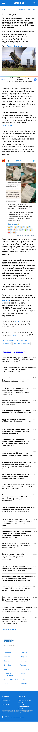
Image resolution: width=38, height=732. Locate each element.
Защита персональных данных (24, 706)
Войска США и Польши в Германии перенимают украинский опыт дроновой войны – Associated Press (17, 609)
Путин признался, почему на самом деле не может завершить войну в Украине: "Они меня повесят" (17, 486)
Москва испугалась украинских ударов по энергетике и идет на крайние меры (16, 402)
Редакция (6, 700)
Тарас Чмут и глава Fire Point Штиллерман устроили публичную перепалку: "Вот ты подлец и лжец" (17, 522)
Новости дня (7, 343)
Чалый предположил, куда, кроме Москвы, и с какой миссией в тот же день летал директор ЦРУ (16, 589)
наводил (16, 335)
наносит (6, 300)
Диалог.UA (7, 125)
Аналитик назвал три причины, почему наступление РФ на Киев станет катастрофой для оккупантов (16, 498)
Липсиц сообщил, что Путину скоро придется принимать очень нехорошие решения (17, 369)
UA (34, 3)
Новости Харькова (8, 340)
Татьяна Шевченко (14, 46)
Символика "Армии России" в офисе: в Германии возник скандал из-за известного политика (17, 568)
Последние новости (14, 352)
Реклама (21, 696)
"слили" (18, 321)
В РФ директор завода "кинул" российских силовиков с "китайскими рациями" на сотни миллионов (16, 391)
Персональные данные (24, 701)
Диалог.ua (5, 713)
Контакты (6, 704)
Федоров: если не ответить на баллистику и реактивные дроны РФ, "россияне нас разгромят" (16, 599)
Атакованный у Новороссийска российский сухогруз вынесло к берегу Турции (16, 546)
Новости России (22, 340)
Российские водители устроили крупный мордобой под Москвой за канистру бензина (17, 359)
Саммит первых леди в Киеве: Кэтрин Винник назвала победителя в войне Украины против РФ (15, 557)
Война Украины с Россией (21, 343)
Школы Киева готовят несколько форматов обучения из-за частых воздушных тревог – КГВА (16, 380)
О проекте (6, 696)
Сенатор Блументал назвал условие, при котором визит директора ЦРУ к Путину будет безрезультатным (15, 620)
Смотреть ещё (9, 629)
